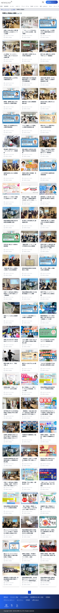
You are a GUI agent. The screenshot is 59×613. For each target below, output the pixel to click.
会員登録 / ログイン (52, 2)
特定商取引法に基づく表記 (36, 597)
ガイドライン (20, 600)
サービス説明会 (24, 597)
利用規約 (48, 597)
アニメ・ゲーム (25, 6)
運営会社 (6, 597)
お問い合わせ (35, 600)
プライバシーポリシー (9, 600)
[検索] (42, 2)
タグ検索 (13, 9)
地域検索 (6, 6)
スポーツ (18, 6)
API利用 (28, 600)
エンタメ (12, 6)
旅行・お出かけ (43, 6)
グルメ (50, 6)
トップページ (6, 9)
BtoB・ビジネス (34, 6)
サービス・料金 (14, 597)
